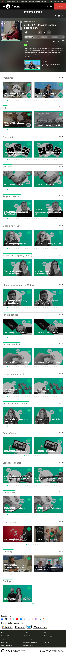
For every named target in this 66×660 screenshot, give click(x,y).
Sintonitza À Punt (6, 636)
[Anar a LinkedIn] (40, 619)
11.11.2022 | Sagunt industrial (47, 125)
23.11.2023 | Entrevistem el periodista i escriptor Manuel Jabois (16, 567)
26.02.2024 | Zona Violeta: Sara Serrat (48, 509)
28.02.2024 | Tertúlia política (47, 333)
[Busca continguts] (47, 7)
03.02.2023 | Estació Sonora (46, 451)
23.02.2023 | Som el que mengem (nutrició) (13, 272)
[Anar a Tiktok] (14, 619)
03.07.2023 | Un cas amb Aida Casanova (16, 420)
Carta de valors (48, 639)
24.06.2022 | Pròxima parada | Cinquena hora (47, 568)
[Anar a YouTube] (17, 619)
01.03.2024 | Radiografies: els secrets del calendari (16, 154)
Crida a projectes (27, 639)
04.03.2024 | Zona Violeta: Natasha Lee (14, 509)
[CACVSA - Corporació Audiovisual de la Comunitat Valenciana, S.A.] (52, 650)
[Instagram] (62, 16)
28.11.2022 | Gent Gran (44, 184)
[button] (7, 100)
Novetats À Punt (58, 1)
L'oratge (50, 1)
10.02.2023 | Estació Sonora (15, 451)
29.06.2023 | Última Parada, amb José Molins (46, 302)
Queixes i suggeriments (50, 636)
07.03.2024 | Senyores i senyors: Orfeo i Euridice (17, 213)
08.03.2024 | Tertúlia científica (16, 362)
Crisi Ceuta (15, 1)
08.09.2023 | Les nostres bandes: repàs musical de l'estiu (48, 479)
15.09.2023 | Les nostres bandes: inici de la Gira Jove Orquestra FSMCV (17, 478)
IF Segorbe (8, 1)
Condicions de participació (30, 642)
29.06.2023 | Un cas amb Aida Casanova (47, 420)
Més (60, 77)
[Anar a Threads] (25, 619)
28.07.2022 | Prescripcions (14, 540)
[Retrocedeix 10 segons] (40, 32)
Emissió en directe (27, 636)
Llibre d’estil (4, 642)
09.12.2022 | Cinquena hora (15, 599)
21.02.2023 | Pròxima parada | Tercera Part (51, 65)
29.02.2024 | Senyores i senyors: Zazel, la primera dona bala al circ (48, 212)
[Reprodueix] (44, 32)
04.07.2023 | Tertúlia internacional (12, 391)
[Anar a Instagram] (10, 619)
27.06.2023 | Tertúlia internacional (43, 391)
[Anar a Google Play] (7, 626)
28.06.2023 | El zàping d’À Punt (48, 244)
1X (62, 32)
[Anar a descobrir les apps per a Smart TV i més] (40, 626)
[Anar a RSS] (44, 619)
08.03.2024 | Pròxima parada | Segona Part (47, 94)
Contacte (3, 633)
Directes (60, 6)
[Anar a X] (6, 619)
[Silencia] (26, 32)
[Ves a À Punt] (13, 6)
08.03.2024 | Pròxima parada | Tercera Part (16, 94)
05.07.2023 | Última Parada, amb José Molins (15, 302)
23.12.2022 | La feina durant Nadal (15, 124)
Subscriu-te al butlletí (7, 639)
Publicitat (25, 633)
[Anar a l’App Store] (19, 626)
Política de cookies (28, 645)
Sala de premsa (48, 633)
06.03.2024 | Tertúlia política (16, 333)
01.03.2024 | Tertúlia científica (47, 362)
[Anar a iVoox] (33, 619)
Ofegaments (23, 1)
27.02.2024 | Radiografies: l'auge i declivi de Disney (48, 154)
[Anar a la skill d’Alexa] (29, 626)
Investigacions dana (40, 1)
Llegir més (27, 56)
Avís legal (46, 642)
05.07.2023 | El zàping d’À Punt (16, 244)
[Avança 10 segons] (49, 32)
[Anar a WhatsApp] (29, 619)
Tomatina (31, 1)
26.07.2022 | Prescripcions (46, 540)
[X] (59, 16)
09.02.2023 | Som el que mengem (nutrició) (45, 272)
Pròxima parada (33, 11)
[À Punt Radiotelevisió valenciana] (10, 650)
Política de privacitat (7, 645)
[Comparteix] (58, 41)
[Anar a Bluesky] (21, 619)
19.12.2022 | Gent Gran (13, 184)
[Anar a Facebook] (2, 619)
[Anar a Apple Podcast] (36, 619)
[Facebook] (55, 16)
